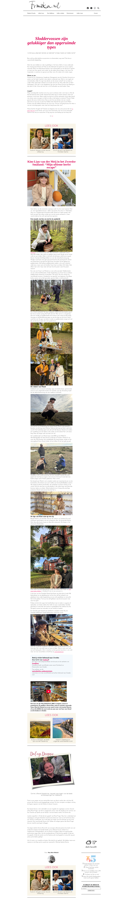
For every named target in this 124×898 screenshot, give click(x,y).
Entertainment (70, 13)
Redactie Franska (31, 13)
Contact (96, 13)
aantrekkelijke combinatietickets (42, 671)
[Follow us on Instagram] (92, 8)
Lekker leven (41, 13)
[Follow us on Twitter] (95, 8)
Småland (33, 252)
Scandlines (35, 663)
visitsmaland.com (59, 651)
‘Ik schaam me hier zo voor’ (91, 874)
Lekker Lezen (80, 13)
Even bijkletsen (50, 13)
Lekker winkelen (60, 13)
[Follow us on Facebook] (88, 8)
